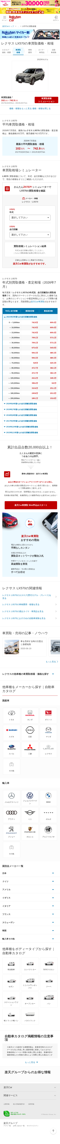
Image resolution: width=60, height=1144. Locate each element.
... (18, 26)
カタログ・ (6, 51)
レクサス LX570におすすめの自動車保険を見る (24, 618)
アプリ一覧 (7, 1126)
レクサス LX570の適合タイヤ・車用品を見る (23, 611)
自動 (53, 51)
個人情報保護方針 (19, 1104)
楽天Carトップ (8, 26)
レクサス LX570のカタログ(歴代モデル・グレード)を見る (26, 596)
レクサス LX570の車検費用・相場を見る (20, 604)
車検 (30, 51)
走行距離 (13, 228)
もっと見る (51, 661)
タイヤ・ (41, 51)
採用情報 (31, 1104)
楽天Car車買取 (37, 301)
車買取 (18, 51)
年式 (12, 210)
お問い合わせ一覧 (19, 1126)
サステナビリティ (32, 1126)
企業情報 (6, 1104)
